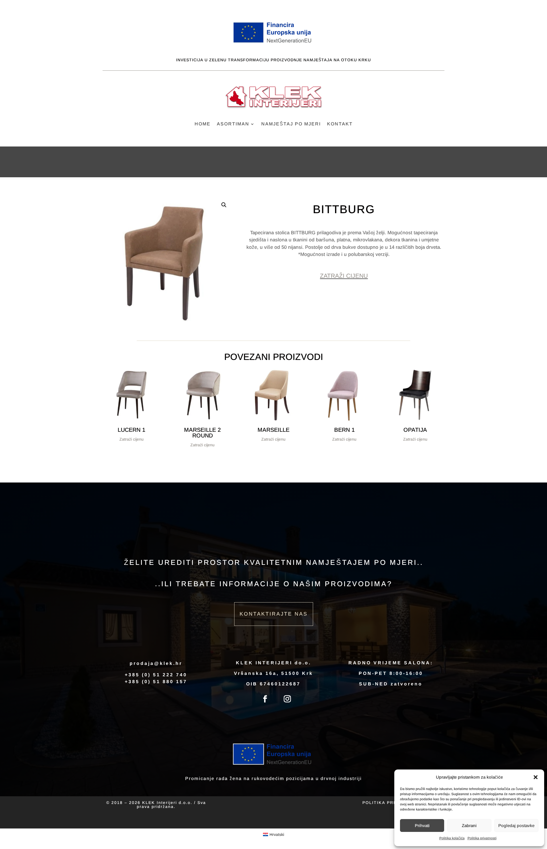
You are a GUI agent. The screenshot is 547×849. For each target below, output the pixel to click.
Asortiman (233, 124)
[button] (535, 777)
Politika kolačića (452, 838)
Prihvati (422, 825)
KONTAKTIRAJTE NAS (274, 614)
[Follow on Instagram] (287, 699)
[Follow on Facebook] (265, 699)
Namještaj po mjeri (291, 124)
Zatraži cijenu (344, 275)
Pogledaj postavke (516, 825)
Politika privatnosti (482, 838)
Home (203, 124)
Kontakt (340, 124)
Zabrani (469, 825)
